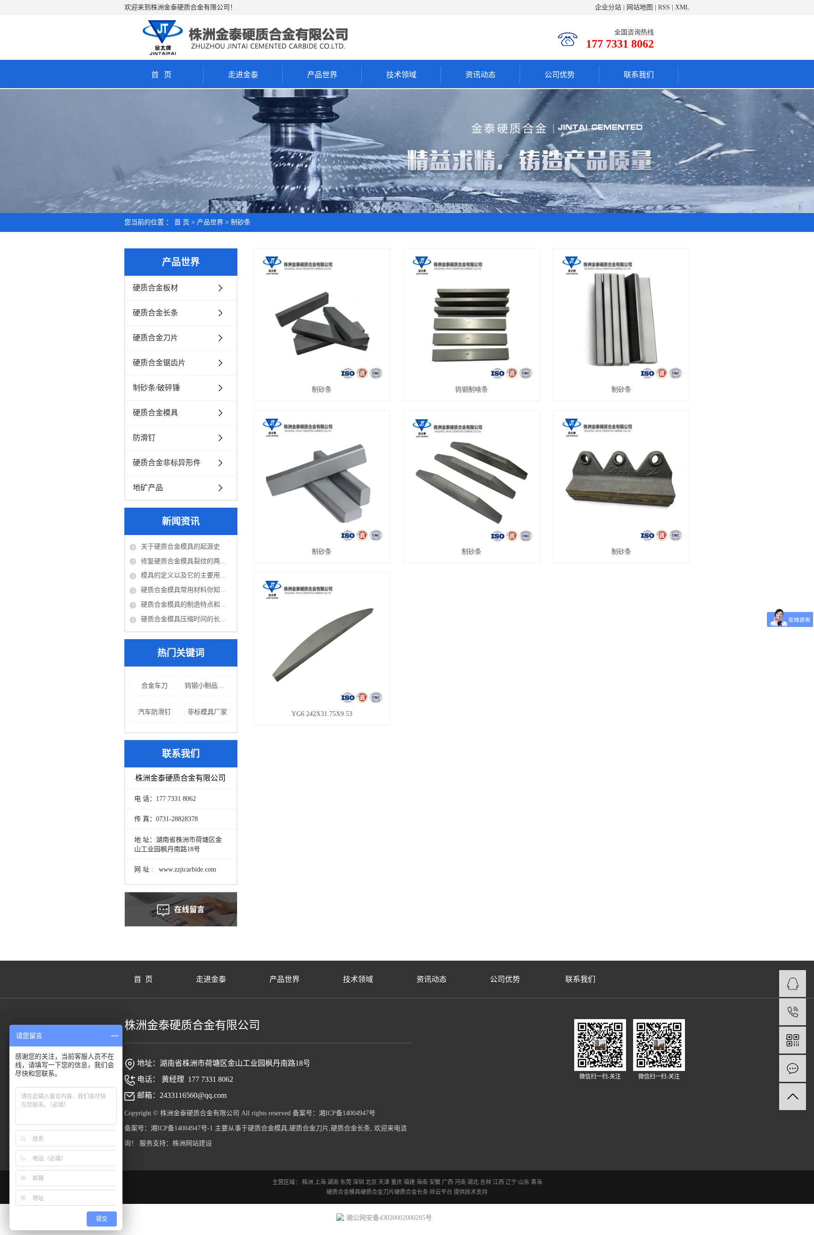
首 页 (181, 222)
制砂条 (241, 222)
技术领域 (401, 75)
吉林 (485, 1182)
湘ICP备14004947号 (347, 1113)
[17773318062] (792, 1011)
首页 (164, 75)
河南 (460, 1182)
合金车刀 (154, 685)
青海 (536, 1182)
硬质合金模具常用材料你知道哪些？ (186, 589)
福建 (409, 1182)
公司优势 (560, 75)
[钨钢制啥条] (471, 316)
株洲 (307, 1182)
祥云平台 (441, 1192)
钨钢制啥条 (471, 389)
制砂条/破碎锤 (156, 388)
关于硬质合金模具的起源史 (180, 546)
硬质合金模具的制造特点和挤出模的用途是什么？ (186, 604)
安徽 (434, 1182)
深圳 (358, 1182)
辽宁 (511, 1182)
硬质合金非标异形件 (167, 463)
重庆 (396, 1182)
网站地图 (640, 7)
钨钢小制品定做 (207, 685)
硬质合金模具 (155, 413)
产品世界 (322, 75)
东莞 (345, 1182)
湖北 (473, 1182)
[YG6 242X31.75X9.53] (321, 641)
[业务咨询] (792, 983)
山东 (523, 1182)
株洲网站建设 (192, 1143)
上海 (320, 1182)
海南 (422, 1182)
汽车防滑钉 (154, 712)
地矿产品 (148, 488)
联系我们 (639, 75)
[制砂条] (321, 316)
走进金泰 (243, 75)
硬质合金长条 (155, 313)
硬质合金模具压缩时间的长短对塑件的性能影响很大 (186, 619)
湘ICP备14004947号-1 (182, 1128)
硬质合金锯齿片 (159, 363)
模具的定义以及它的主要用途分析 (186, 575)
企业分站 (608, 7)
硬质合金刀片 (155, 338)
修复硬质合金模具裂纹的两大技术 (186, 561)
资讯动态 (480, 75)
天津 (384, 1182)
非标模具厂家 (207, 712)
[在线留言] (792, 1068)
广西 (447, 1182)
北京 (371, 1182)
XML (682, 7)
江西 (498, 1182)
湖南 (333, 1182)
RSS (664, 7)
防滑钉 (144, 438)
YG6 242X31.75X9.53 (322, 713)
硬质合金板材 (155, 288)
